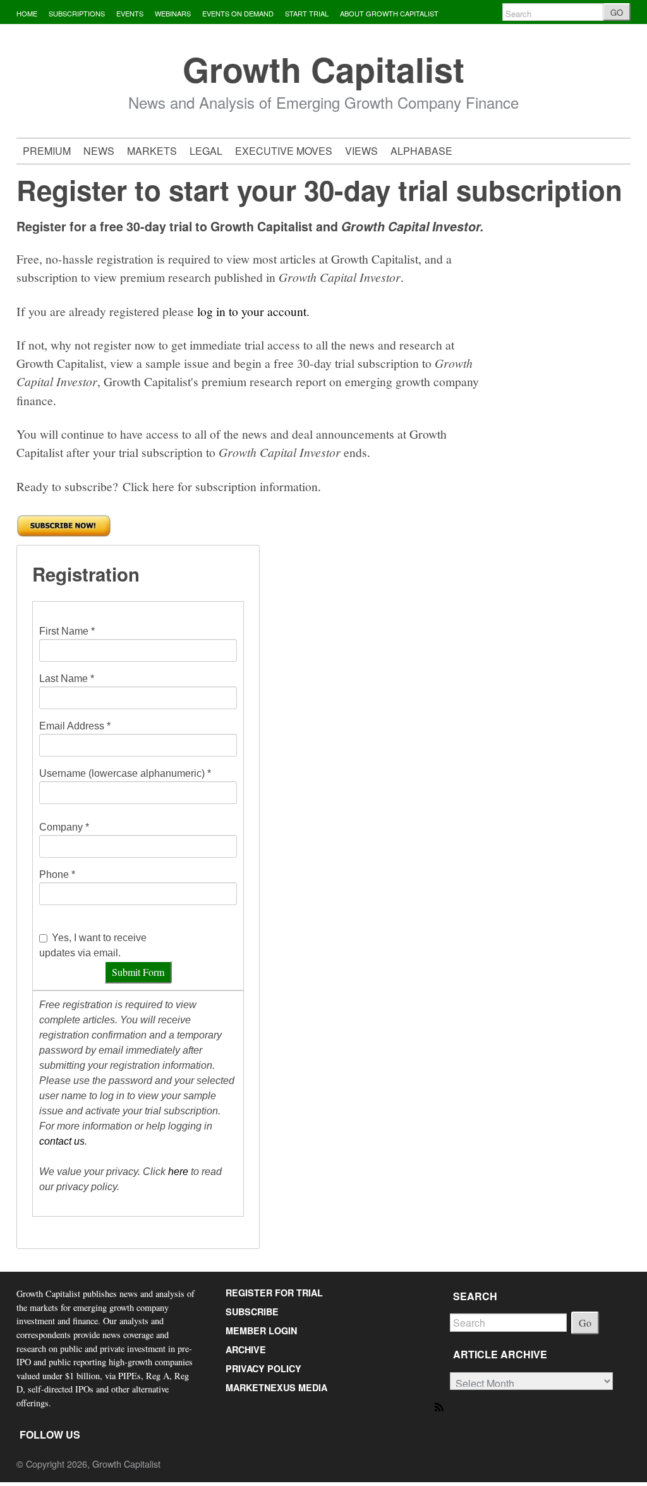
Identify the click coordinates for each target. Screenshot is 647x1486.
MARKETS (152, 150)
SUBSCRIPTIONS (77, 13)
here (178, 1171)
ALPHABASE (421, 150)
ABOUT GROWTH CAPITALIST (389, 13)
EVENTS (129, 13)
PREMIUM (47, 150)
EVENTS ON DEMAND (238, 13)
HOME (26, 13)
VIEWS (361, 150)
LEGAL (206, 150)
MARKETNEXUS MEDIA (276, 1387)
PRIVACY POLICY (263, 1368)
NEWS (98, 150)
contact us (62, 1141)
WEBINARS (173, 13)
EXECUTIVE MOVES (283, 150)
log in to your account (251, 311)
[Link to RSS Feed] (440, 1406)
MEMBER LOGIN (261, 1330)
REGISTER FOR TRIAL (274, 1292)
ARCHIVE (246, 1349)
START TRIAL (307, 13)
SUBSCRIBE (252, 1311)
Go (585, 1322)
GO (616, 12)
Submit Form (138, 971)
